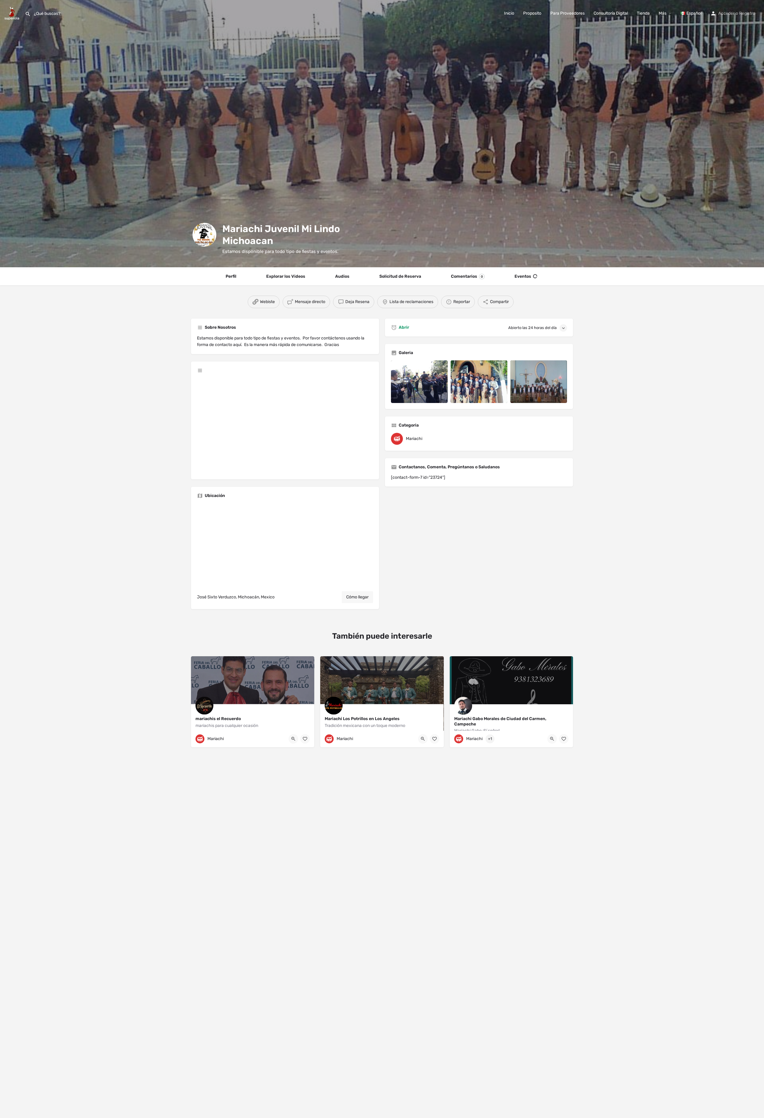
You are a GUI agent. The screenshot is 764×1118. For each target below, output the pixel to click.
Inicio (509, 13)
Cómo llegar (357, 597)
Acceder (726, 13)
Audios (342, 276)
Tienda (643, 13)
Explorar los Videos (285, 276)
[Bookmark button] (305, 739)
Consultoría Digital (611, 13)
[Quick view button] (293, 739)
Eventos (523, 276)
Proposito (532, 13)
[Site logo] (12, 13)
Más (662, 13)
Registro (747, 13)
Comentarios (467, 276)
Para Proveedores (567, 13)
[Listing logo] (204, 235)
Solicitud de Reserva (400, 276)
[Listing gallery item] (419, 381)
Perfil (231, 276)
